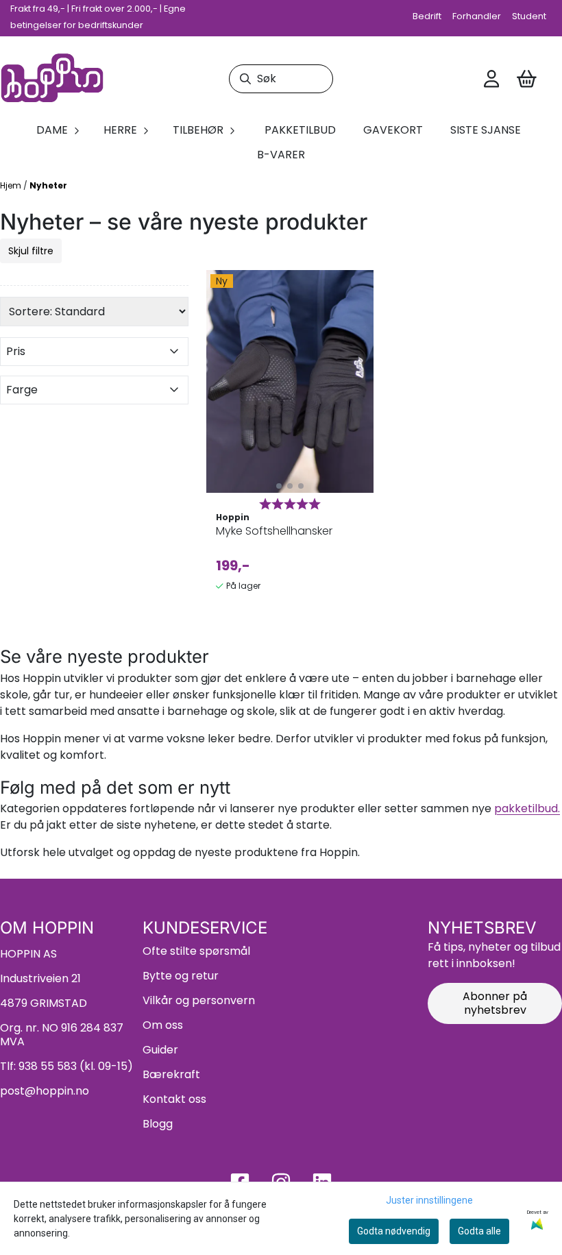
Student (529, 16)
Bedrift (427, 16)
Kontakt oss (174, 1099)
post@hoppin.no (44, 1091)
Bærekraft (171, 1074)
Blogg (158, 1124)
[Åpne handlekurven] (526, 78)
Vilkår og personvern (199, 1000)
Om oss (163, 1025)
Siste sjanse (485, 130)
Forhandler (476, 16)
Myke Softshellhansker (274, 531)
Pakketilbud (300, 130)
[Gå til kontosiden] (491, 78)
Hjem (11, 185)
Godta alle (479, 1231)
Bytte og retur (181, 976)
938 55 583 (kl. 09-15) (76, 1066)
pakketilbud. (527, 808)
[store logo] (52, 79)
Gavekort (393, 130)
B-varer (281, 154)
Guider (160, 1050)
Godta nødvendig (393, 1231)
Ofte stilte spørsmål (196, 951)
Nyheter (48, 185)
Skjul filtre (30, 251)
